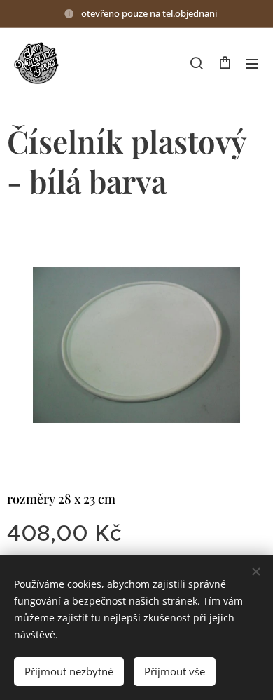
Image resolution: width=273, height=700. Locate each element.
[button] (196, 63)
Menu (252, 63)
